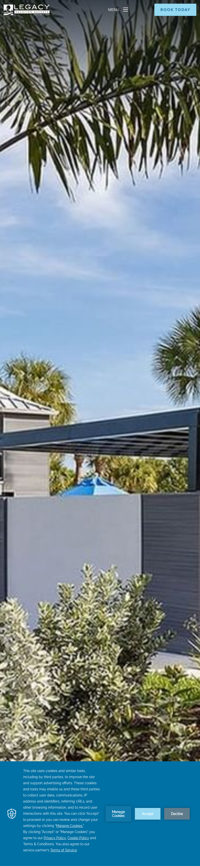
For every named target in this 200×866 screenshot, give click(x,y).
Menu (114, 9)
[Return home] (27, 14)
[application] (100, 813)
